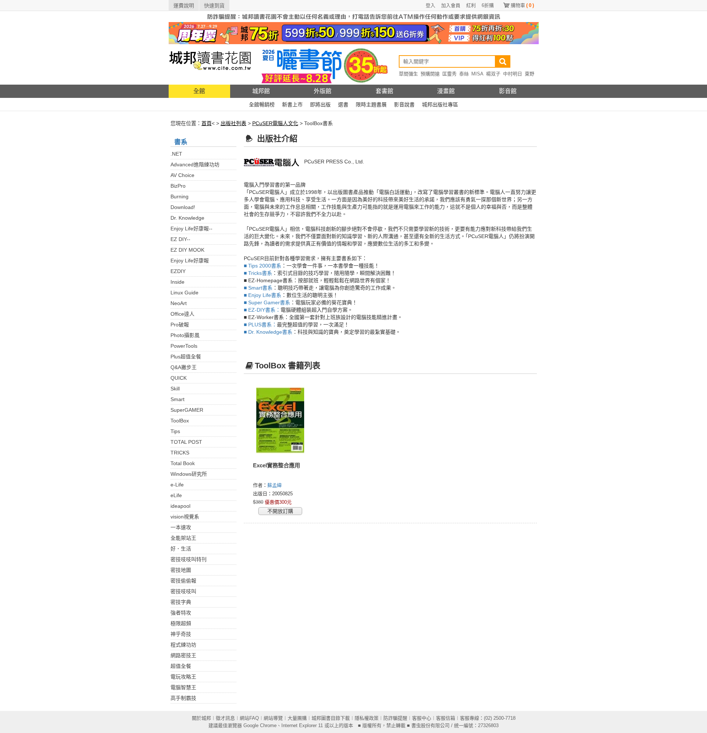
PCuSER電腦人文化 (275, 123)
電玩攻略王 (183, 677)
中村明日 (512, 73)
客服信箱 (445, 718)
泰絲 (464, 73)
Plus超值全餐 (185, 357)
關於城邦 (201, 718)
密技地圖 (180, 570)
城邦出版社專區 (440, 104)
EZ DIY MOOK (187, 250)
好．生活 (180, 549)
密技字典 (180, 602)
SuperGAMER (186, 410)
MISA (477, 73)
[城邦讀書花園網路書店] (210, 64)
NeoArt (178, 303)
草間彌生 (408, 73)
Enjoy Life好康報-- (191, 228)
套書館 (384, 91)
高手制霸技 (183, 698)
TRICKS (179, 453)
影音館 (508, 91)
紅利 (471, 5)
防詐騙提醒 (395, 718)
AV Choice (182, 175)
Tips (175, 431)
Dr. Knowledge (187, 218)
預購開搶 (430, 73)
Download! (182, 207)
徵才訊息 (225, 718)
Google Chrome (260, 725)
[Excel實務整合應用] (280, 420)
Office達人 (182, 314)
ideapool (180, 506)
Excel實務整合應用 (276, 465)
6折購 (488, 5)
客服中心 (421, 718)
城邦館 (261, 91)
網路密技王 (183, 655)
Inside (177, 282)
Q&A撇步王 (183, 367)
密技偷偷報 (183, 581)
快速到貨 (214, 5)
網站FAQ (249, 718)
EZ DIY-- (180, 239)
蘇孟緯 (275, 485)
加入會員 (450, 5)
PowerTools (183, 346)
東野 (529, 73)
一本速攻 (180, 527)
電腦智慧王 (183, 687)
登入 (430, 5)
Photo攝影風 (185, 335)
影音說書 (404, 104)
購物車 (522, 5)
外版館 (322, 91)
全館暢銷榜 (262, 104)
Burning (179, 196)
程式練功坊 (183, 645)
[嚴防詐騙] (354, 16)
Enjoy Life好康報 (189, 260)
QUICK (178, 378)
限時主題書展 (371, 104)
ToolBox (179, 421)
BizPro (178, 186)
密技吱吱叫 (183, 591)
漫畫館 (446, 91)
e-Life (177, 485)
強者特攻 (180, 613)
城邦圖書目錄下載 (331, 718)
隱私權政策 (367, 718)
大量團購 (297, 718)
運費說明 (183, 5)
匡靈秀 (449, 73)
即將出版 (320, 104)
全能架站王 (183, 538)
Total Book (182, 463)
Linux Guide (184, 292)
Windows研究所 (188, 474)
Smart (177, 399)
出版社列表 (233, 123)
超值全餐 (180, 666)
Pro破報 (179, 324)
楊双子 (493, 73)
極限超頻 (180, 623)
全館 (199, 91)
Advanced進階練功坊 (194, 164)
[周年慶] (354, 33)
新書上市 (292, 104)
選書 (343, 104)
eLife (176, 495)
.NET (176, 154)
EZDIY (178, 271)
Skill (175, 389)
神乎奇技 (180, 634)
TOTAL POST (186, 442)
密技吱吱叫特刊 (188, 559)
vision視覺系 (184, 517)
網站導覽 (273, 718)
